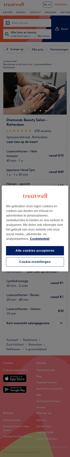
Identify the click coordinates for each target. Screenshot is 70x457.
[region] (35, 229)
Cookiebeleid (39, 238)
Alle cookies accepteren (35, 250)
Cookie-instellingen (35, 261)
